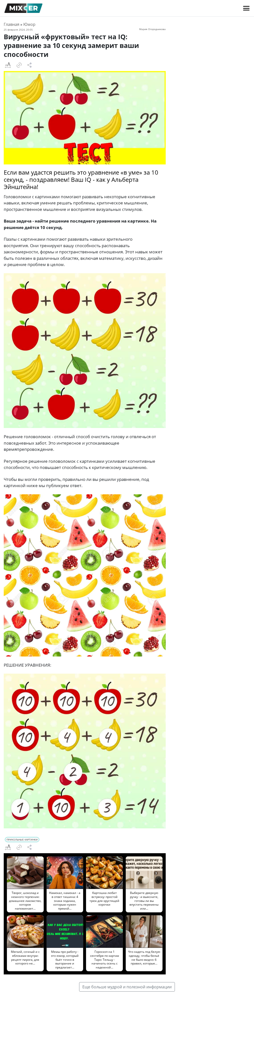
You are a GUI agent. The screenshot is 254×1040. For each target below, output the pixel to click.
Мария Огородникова (152, 29)
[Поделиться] (29, 65)
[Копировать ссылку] (19, 65)
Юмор (29, 24)
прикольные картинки (22, 839)
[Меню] (246, 8)
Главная (11, 24)
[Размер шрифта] (8, 65)
